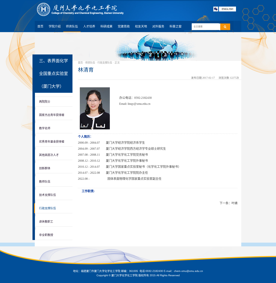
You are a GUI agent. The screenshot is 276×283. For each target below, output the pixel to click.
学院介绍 (55, 26)
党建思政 (124, 26)
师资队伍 (72, 26)
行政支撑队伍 (47, 208)
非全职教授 (46, 234)
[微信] (215, 9)
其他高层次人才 (49, 154)
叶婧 (235, 203)
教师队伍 (44, 181)
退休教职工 (46, 221)
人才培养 (89, 26)
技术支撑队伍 (47, 194)
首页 (40, 26)
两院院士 (44, 101)
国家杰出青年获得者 (51, 114)
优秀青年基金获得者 (51, 141)
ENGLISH (227, 9)
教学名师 (44, 128)
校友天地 (141, 26)
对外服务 (158, 26)
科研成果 (106, 26)
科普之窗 (176, 26)
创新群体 (44, 168)
